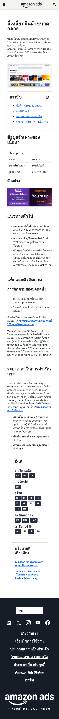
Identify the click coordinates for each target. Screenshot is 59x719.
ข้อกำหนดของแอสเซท (29, 105)
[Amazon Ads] (29, 4)
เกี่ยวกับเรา (29, 633)
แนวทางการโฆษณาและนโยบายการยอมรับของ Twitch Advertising (28, 575)
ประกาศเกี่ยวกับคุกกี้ (29, 664)
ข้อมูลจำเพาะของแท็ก (29, 116)
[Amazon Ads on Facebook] (47, 623)
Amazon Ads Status (29, 672)
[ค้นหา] (54, 4)
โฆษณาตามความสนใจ (29, 657)
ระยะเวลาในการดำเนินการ (32, 121)
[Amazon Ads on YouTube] (38, 623)
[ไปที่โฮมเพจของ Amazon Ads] (29, 699)
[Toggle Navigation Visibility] (4, 4)
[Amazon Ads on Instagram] (28, 623)
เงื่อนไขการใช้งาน (29, 641)
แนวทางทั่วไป (24, 111)
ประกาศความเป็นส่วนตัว (29, 649)
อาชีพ (29, 680)
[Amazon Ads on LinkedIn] (9, 623)
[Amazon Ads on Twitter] (18, 623)
